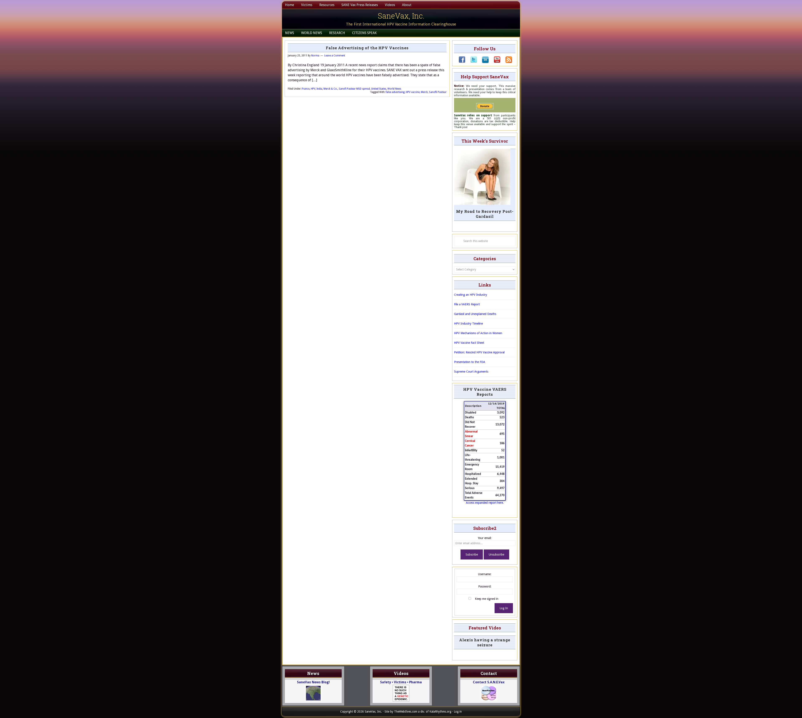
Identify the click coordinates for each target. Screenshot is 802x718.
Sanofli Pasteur (438, 92)
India (319, 88)
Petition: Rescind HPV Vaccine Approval (479, 352)
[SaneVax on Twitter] (471, 62)
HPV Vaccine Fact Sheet (469, 342)
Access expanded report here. (485, 502)
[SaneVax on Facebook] (462, 62)
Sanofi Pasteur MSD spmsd (354, 88)
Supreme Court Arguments (471, 371)
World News (394, 88)
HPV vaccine (413, 92)
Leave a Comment (334, 55)
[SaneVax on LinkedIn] (483, 62)
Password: (484, 586)
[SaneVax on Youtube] (494, 62)
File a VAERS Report (467, 304)
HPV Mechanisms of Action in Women (478, 333)
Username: (484, 574)
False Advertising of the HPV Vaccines (367, 47)
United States (378, 88)
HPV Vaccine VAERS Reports (484, 392)
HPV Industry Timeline (468, 323)
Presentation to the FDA (469, 362)
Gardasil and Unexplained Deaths (475, 314)
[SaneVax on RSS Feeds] (506, 62)
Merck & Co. (331, 88)
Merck (424, 92)
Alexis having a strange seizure (484, 642)
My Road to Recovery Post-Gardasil (485, 214)
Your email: (485, 538)
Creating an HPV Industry (470, 294)
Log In (504, 608)
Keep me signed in (486, 598)
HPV (313, 88)
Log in (458, 711)
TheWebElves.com (405, 711)
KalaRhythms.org (440, 711)
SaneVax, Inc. (401, 16)
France (306, 88)
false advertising (395, 92)
